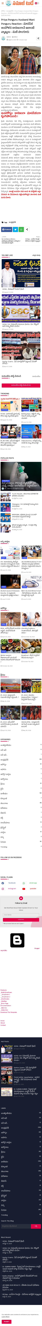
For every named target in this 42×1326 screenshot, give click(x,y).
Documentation (6, 1006)
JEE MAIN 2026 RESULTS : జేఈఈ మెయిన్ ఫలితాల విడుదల (20, 1286)
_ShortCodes (5, 999)
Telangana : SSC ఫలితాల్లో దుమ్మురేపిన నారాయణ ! (25, 505)
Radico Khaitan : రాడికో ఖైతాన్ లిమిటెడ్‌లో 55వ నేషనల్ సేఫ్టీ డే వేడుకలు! (19, 1277)
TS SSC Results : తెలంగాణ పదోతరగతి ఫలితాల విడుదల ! (25, 495)
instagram (12, 889)
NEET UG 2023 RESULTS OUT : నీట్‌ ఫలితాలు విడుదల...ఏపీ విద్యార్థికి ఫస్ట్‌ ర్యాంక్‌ (31, 593)
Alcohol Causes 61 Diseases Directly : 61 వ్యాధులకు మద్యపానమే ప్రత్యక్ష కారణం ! (10, 593)
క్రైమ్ (21, 789)
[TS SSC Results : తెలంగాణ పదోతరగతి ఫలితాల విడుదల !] (6, 496)
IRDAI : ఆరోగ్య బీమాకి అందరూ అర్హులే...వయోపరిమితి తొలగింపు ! (11, 631)
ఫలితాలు (21, 808)
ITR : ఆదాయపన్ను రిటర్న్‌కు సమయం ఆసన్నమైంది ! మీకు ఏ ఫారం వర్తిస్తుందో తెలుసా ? (10, 564)
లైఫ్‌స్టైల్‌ (21, 827)
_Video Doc (4, 1010)
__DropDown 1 (5, 995)
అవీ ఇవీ (21, 750)
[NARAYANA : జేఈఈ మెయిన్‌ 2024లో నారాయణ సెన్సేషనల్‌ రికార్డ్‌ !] (6, 517)
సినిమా (21, 842)
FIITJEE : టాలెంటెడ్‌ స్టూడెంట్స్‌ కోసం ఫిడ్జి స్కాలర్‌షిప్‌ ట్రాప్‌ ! (10, 415)
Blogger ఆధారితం (20, 949)
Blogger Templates (17, 1309)
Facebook (8, 230)
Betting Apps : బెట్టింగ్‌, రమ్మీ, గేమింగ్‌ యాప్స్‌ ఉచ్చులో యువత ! (30, 416)
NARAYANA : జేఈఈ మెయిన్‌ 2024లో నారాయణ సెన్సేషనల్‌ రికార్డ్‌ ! (24, 516)
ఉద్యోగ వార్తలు (21, 774)
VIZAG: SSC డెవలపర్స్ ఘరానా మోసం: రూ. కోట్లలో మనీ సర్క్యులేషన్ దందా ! (20, 326)
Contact (3, 1025)
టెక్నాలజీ (21, 798)
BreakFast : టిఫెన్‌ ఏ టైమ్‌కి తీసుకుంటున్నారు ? (30, 657)
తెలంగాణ (21, 803)
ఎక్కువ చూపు (36, 256)
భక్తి (21, 818)
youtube (33, 889)
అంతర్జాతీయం (21, 745)
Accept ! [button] (6, 1322)
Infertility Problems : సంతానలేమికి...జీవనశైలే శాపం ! (29, 631)
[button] (41, 3)
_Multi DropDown (6, 992)
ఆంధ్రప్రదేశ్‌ (9, 11)
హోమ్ (3, 11)
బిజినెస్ (21, 813)
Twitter (15, 229)
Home (2, 1021)
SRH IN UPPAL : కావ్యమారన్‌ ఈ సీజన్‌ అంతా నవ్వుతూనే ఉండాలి (30, 724)
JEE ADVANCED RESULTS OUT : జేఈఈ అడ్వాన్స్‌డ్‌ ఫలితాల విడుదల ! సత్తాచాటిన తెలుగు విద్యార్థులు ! (31, 565)
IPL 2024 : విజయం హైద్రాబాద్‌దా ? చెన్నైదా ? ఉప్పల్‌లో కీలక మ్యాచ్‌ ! (29, 697)
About (3, 1023)
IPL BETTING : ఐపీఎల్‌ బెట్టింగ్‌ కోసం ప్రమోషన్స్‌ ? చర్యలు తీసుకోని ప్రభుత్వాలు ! (10, 443)
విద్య (21, 837)
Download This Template (9, 1012)
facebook (12, 883)
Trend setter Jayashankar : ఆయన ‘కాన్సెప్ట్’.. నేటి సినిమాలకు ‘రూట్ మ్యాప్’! (27, 1079)
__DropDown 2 (5, 997)
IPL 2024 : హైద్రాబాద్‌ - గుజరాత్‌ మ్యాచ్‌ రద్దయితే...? (10, 696)
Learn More (5, 1317)
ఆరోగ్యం (21, 764)
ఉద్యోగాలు (21, 779)
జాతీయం (21, 793)
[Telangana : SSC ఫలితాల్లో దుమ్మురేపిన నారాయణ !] (6, 507)
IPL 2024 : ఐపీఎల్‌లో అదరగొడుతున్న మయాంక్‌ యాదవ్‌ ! (9, 724)
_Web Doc (4, 1008)
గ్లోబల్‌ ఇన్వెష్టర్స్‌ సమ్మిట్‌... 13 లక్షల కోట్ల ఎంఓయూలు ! (24, 526)
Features (4, 990)
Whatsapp (21, 229)
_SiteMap (4, 1001)
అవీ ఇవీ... (21, 755)
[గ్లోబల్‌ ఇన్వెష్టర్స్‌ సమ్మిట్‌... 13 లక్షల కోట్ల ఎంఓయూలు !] (6, 528)
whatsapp (33, 883)
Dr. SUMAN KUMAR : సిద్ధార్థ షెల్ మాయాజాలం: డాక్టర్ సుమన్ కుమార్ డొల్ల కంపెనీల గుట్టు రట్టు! (26, 1091)
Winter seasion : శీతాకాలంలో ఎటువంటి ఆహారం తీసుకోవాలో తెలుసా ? (10, 659)
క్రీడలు (21, 784)
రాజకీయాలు (21, 822)
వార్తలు (21, 832)
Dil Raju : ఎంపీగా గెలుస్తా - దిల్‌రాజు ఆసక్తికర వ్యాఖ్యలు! (21, 1295)
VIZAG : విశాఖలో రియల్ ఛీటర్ (13, 289)
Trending (21, 847)
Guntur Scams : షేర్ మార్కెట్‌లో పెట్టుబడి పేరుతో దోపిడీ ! (19, 363)
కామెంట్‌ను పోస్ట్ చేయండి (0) (21, 385)
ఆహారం (21, 769)
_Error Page (4, 1003)
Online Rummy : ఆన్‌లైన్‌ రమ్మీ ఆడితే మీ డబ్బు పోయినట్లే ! (31, 442)
